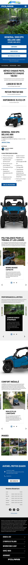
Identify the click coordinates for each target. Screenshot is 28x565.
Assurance (6, 555)
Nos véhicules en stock (14, 56)
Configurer (14, 47)
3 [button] (16, 283)
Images (19, 65)
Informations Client (10, 546)
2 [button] (14, 283)
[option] (14, 264)
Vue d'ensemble (4, 65)
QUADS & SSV (7, 537)
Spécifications (13, 65)
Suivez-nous (7, 551)
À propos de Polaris (10, 541)
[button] (2, 285)
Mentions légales (14, 513)
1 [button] (11, 283)
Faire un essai (14, 51)
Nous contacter (14, 481)
